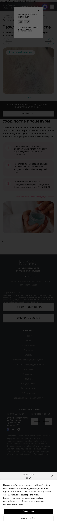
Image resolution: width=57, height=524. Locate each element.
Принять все (28, 511)
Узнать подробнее (28, 518)
